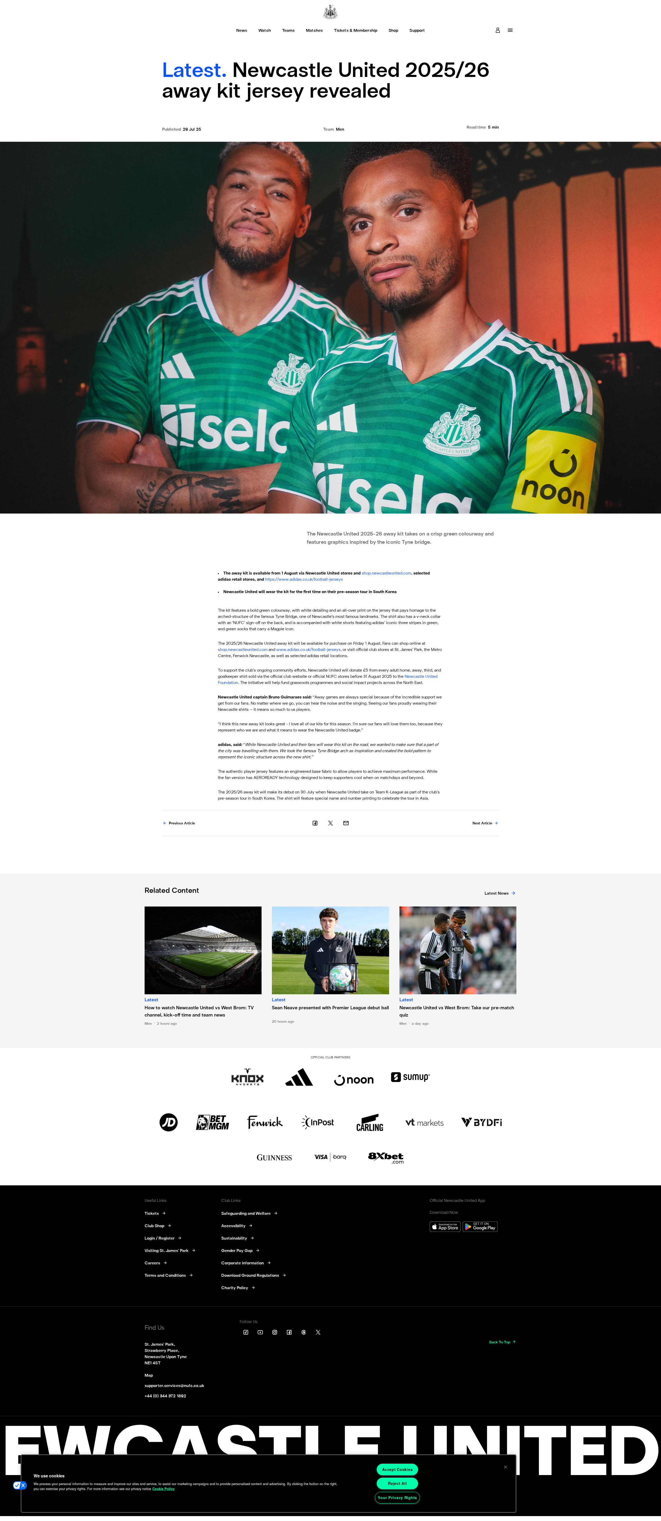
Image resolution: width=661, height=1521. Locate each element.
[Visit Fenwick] (265, 1122)
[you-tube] (260, 1332)
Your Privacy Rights (397, 1497)
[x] (330, 823)
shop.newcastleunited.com (386, 573)
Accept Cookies (397, 1469)
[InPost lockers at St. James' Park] (317, 1122)
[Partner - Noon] (353, 1077)
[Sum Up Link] (410, 1077)
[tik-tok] (246, 1332)
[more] (510, 30)
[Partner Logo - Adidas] (299, 1077)
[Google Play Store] (480, 1227)
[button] (20, 1485)
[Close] (505, 1467)
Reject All (397, 1483)
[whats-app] (346, 823)
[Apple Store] (445, 1227)
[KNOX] (247, 1077)
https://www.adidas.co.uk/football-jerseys (304, 579)
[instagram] (275, 1332)
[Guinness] (274, 1157)
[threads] (303, 1332)
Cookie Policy (163, 1488)
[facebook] (315, 823)
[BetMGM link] (212, 1122)
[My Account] (498, 30)
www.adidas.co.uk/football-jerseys (308, 650)
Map (149, 1375)
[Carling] (370, 1122)
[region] (268, 1483)
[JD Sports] (168, 1122)
